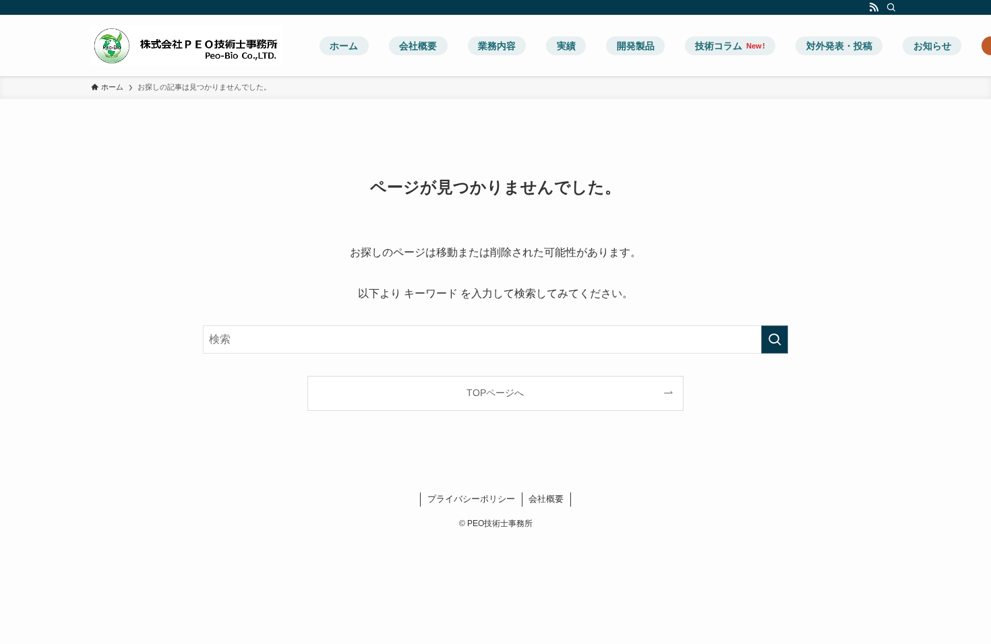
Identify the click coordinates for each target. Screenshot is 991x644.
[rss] (873, 7)
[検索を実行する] (774, 339)
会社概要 (546, 499)
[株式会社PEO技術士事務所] (186, 45)
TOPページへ (495, 392)
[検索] (891, 7)
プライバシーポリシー (471, 499)
